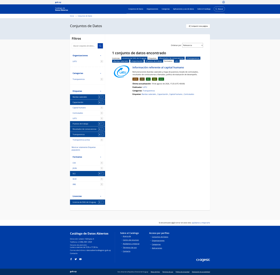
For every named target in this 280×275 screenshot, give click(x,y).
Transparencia (87, 79)
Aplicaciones (157, 248)
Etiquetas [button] (77, 91)
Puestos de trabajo (87, 124)
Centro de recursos (131, 240)
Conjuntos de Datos (135, 9)
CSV (87, 163)
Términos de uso (130, 247)
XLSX (87, 179)
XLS (87, 173)
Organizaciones (152, 9)
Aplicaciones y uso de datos (183, 9)
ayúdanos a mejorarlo (201, 223)
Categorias (166, 9)
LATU (87, 61)
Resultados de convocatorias (87, 129)
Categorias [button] (78, 73)
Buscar (219, 9)
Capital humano (87, 107)
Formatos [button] (77, 156)
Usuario (100, 45)
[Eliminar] (122, 58)
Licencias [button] (77, 196)
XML (87, 184)
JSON (87, 168)
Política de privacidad (182, 272)
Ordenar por (176, 45)
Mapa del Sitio (155, 272)
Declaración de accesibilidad (201, 272)
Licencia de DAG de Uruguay (87, 202)
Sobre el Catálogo (204, 9)
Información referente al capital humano (158, 67)
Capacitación (87, 102)
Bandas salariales (87, 97)
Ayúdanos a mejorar (131, 244)
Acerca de (127, 236)
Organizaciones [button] (80, 55)
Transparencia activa (87, 140)
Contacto (126, 251)
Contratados (87, 113)
